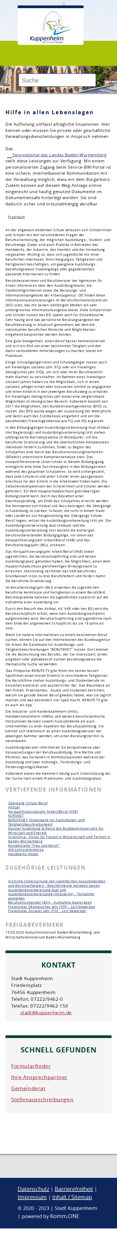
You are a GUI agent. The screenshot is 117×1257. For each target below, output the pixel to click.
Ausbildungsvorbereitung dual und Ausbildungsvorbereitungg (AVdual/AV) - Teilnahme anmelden (51, 894)
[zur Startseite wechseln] (50, 42)
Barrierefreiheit (74, 1189)
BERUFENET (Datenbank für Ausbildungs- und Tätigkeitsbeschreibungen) (46, 822)
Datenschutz (33, 1189)
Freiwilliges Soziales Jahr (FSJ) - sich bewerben (47, 911)
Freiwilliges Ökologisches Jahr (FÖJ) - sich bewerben (51, 906)
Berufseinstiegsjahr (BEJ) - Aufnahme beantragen (50, 902)
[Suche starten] (98, 82)
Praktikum (16, 217)
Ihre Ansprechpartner (39, 1077)
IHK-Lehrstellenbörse (26, 849)
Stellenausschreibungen (42, 1099)
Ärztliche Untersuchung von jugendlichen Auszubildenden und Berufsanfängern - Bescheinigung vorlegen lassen (57, 883)
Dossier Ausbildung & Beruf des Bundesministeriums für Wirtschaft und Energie (56, 830)
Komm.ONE (64, 1216)
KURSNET (16, 815)
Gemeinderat (28, 1088)
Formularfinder (31, 1066)
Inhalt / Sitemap (72, 1197)
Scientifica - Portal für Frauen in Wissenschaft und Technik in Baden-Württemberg (59, 839)
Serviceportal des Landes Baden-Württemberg (59, 154)
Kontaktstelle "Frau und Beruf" (34, 845)
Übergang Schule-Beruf (28, 803)
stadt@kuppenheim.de (46, 1012)
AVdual (14, 807)
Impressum (32, 1197)
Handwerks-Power (23, 854)
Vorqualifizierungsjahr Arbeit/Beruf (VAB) (43, 811)
